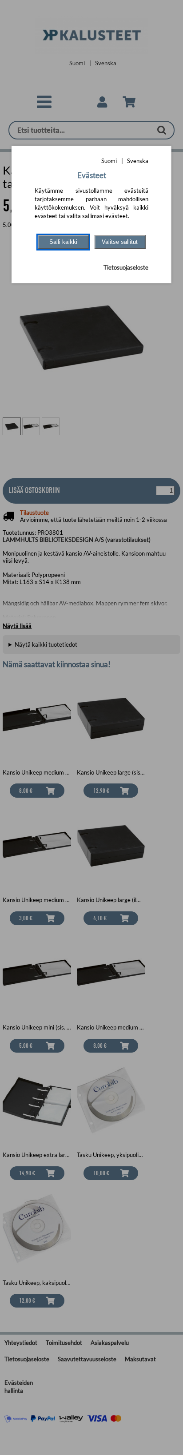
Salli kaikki (63, 242)
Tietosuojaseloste (125, 267)
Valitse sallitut (120, 242)
